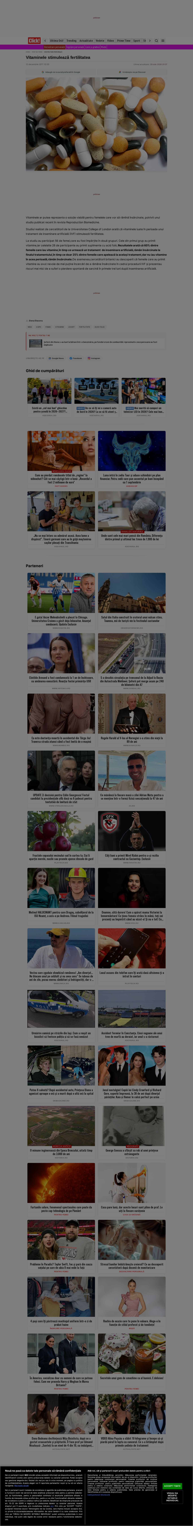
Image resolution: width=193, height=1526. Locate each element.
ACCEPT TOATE (172, 1486)
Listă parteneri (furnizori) (99, 1495)
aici (52, 1506)
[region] (96, 1496)
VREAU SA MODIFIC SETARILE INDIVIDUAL (172, 1497)
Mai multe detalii (21, 1486)
